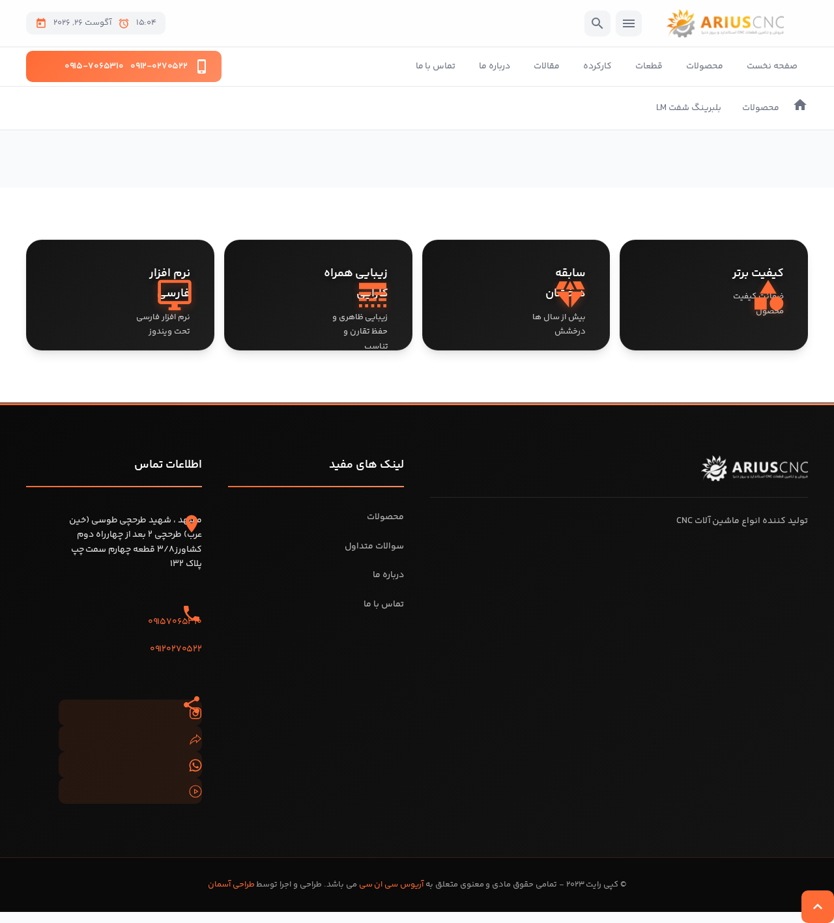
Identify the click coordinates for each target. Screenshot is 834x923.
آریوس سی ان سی (391, 884)
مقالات (547, 66)
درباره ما (494, 66)
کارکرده (597, 66)
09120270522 (176, 649)
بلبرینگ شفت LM (688, 108)
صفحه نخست (772, 66)
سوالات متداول (374, 546)
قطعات (649, 66)
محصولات (704, 66)
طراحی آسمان (231, 884)
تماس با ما (436, 66)
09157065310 (175, 622)
